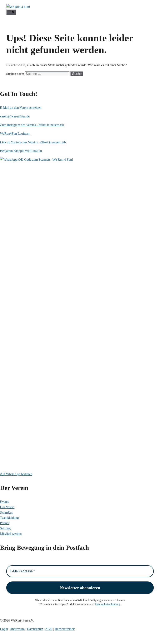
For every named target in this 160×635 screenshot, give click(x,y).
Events (4, 501)
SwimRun (6, 512)
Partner (4, 523)
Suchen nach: (15, 74)
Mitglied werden (11, 533)
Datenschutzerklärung (107, 604)
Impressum (17, 629)
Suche (77, 74)
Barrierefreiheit (65, 629)
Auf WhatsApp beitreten (16, 474)
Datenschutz (35, 629)
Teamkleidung (9, 517)
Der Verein (7, 507)
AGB (48, 629)
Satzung (5, 528)
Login (4, 629)
